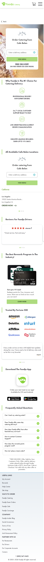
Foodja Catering (7, 498)
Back (4, 22)
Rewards (5, 483)
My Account (6, 479)
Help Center (6, 487)
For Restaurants (7, 541)
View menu (22, 59)
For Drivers (5, 544)
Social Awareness (8, 522)
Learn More (22, 302)
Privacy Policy (6, 529)
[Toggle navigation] (40, 4)
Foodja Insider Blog (8, 518)
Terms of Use (6, 526)
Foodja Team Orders (9, 502)
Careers (4, 552)
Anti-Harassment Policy (9, 533)
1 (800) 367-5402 (22, 556)
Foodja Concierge (8, 511)
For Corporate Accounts (10, 548)
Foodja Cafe (6, 506)
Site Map (5, 490)
